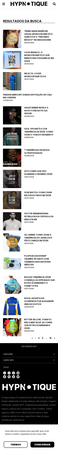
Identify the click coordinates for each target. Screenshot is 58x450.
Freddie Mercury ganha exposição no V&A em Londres (27, 96)
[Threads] (9, 373)
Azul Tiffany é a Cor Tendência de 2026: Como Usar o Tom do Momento (38, 131)
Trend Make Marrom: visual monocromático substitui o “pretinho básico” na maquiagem (38, 35)
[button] (29, 354)
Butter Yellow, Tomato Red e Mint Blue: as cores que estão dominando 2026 (38, 324)
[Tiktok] (13, 373)
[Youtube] (18, 373)
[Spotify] (13, 376)
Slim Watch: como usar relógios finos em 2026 (38, 194)
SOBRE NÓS (8, 360)
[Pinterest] (4, 376)
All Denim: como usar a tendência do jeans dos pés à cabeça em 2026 (38, 237)
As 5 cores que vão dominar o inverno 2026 (38, 173)
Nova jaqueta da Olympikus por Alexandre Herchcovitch (39, 301)
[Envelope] (18, 376)
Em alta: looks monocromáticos (35, 75)
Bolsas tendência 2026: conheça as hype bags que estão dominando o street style (39, 281)
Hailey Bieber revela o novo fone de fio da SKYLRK (36, 110)
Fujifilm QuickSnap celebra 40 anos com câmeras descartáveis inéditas (37, 260)
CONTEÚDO (8, 354)
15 (51, 338)
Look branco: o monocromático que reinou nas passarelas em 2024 (39, 57)
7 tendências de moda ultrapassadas (37, 151)
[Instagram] (4, 373)
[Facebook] (9, 376)
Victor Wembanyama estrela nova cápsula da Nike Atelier (38, 216)
